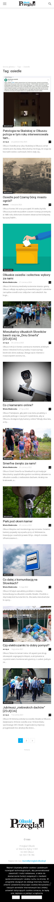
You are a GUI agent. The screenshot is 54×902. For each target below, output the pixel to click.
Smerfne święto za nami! (20, 463)
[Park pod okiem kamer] (27, 502)
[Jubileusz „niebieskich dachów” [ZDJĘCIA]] (27, 686)
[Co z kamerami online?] (27, 382)
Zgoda (16, 897)
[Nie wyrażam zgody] (50, 883)
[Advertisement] (27, 35)
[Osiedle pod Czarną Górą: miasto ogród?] (27, 176)
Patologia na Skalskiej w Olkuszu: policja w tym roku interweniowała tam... (25, 134)
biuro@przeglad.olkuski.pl (34, 860)
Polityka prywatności (31, 897)
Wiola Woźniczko (10, 282)
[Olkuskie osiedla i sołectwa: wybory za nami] (27, 247)
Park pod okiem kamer (18, 521)
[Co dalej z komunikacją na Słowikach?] (27, 560)
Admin (5, 204)
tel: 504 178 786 (27, 855)
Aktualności (8, 126)
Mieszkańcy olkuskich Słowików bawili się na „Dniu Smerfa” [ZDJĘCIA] (24, 335)
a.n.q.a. (6, 142)
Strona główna (9, 67)
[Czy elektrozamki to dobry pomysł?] (27, 624)
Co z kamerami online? (18, 405)
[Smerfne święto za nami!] (27, 444)
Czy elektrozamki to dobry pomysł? (26, 645)
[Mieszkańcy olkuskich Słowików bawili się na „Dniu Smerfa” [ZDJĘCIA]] (27, 314)
